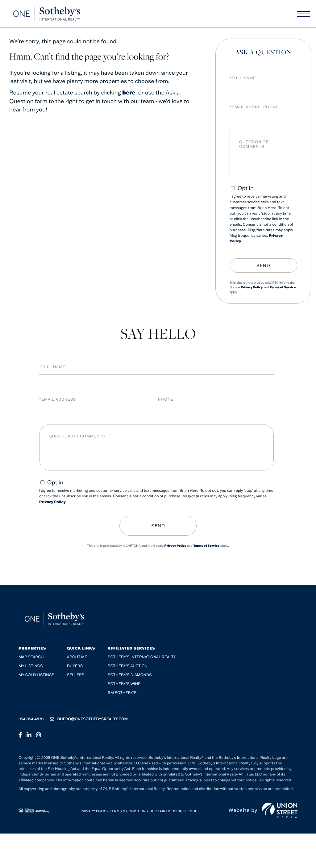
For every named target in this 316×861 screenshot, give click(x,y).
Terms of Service (283, 287)
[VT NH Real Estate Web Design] (279, 810)
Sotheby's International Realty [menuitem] (142, 657)
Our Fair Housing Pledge (173, 811)
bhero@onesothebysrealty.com (92, 719)
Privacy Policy (252, 287)
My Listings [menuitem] (31, 666)
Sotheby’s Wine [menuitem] (124, 684)
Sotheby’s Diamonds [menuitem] (130, 675)
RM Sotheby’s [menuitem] (122, 693)
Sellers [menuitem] (75, 675)
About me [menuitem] (77, 657)
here (128, 92)
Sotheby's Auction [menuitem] (128, 666)
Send (263, 265)
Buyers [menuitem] (75, 666)
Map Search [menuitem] (31, 657)
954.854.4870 (31, 719)
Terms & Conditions (129, 811)
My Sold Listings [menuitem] (36, 675)
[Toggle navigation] (303, 14)
